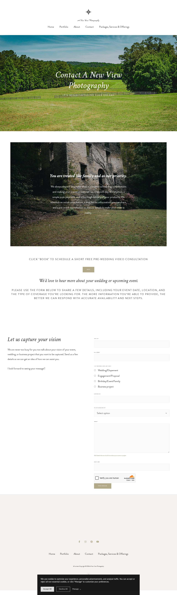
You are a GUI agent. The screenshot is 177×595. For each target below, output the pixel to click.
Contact (89, 26)
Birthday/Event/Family (109, 381)
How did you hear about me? (99, 407)
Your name (96, 338)
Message (96, 421)
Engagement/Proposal (109, 376)
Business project (106, 386)
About (77, 26)
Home (51, 26)
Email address (97, 352)
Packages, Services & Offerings (114, 26)
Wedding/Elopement (108, 370)
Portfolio (63, 26)
